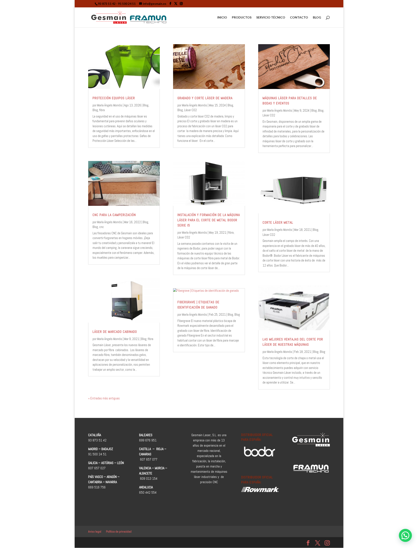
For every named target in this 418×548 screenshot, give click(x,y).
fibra (102, 110)
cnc (101, 227)
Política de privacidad (118, 531)
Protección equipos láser (114, 98)
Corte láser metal (278, 222)
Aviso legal (94, 531)
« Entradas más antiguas (104, 398)
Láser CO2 (190, 110)
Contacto (299, 17)
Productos (241, 17)
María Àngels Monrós (109, 105)
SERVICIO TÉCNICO (270, 17)
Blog (317, 17)
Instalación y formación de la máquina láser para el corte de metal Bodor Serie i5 (208, 220)
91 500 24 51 (127, 3)
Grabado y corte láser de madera (205, 98)
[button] (405, 535)
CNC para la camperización (114, 215)
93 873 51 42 (107, 3)
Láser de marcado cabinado (115, 331)
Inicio (222, 17)
